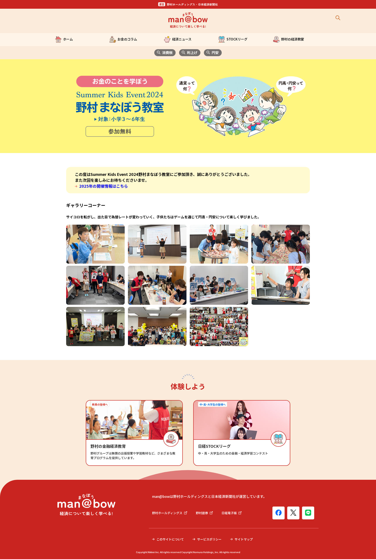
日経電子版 (229, 513)
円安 (215, 52)
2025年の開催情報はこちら (103, 186)
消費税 (167, 52)
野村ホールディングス (167, 513)
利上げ (192, 52)
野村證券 (202, 513)
